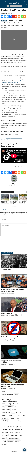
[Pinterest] (13, 16)
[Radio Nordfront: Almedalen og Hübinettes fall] (23, 197)
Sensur (11, 432)
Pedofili (19, 426)
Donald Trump (6, 404)
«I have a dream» (6, 269)
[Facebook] (10, 16)
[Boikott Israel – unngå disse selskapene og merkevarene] (14, 328)
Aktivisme (3, 391)
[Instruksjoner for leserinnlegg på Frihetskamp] (14, 376)
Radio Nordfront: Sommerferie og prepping (13, 202)
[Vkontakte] (2, 16)
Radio (11, 429)
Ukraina (3, 438)
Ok (8, 6)
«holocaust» (18, 441)
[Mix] (19, 16)
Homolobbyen (5, 412)
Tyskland (21, 435)
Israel (18, 412)
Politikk (4, 429)
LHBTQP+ (4, 421)
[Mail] (14, 187)
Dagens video (7, 394)
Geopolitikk (5, 409)
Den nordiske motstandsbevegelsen (9, 400)
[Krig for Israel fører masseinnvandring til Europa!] (14, 304)
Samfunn (4, 432)
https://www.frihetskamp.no (14, 185)
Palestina (3, 426)
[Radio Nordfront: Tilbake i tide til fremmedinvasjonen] (5, 197)
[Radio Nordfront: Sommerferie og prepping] (14, 197)
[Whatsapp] (22, 16)
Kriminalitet (4, 418)
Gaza (16, 406)
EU (14, 404)
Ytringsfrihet (10, 441)
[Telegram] (5, 16)
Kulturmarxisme (14, 418)
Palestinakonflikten (11, 426)
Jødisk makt (20, 415)
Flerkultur (9, 407)
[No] (26, 4)
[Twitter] (8, 16)
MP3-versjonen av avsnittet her (14, 138)
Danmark (16, 394)
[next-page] (15, 206)
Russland (18, 429)
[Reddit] (16, 16)
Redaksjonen (4, 13)
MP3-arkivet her (5, 140)
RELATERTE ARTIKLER (8, 192)
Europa (19, 404)
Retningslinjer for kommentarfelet (7, 209)
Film (2, 406)
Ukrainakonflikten (14, 438)
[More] (24, 16)
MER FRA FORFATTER (20, 192)
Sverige (13, 435)
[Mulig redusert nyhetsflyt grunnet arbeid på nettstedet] (14, 281)
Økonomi (3, 444)
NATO (9, 424)
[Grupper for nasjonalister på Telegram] (14, 352)
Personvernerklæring (19, 448)
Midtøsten (3, 424)
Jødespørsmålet (7, 415)
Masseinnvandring (15, 421)
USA (3, 441)
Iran (13, 412)
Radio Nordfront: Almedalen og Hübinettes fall (22, 202)
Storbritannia (4, 435)
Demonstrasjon (4, 396)
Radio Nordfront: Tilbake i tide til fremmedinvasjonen (5, 202)
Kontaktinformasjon (9, 448)
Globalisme (14, 409)
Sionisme (17, 432)
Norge (14, 424)
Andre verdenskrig (11, 391)
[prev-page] (13, 206)
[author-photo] (14, 178)
